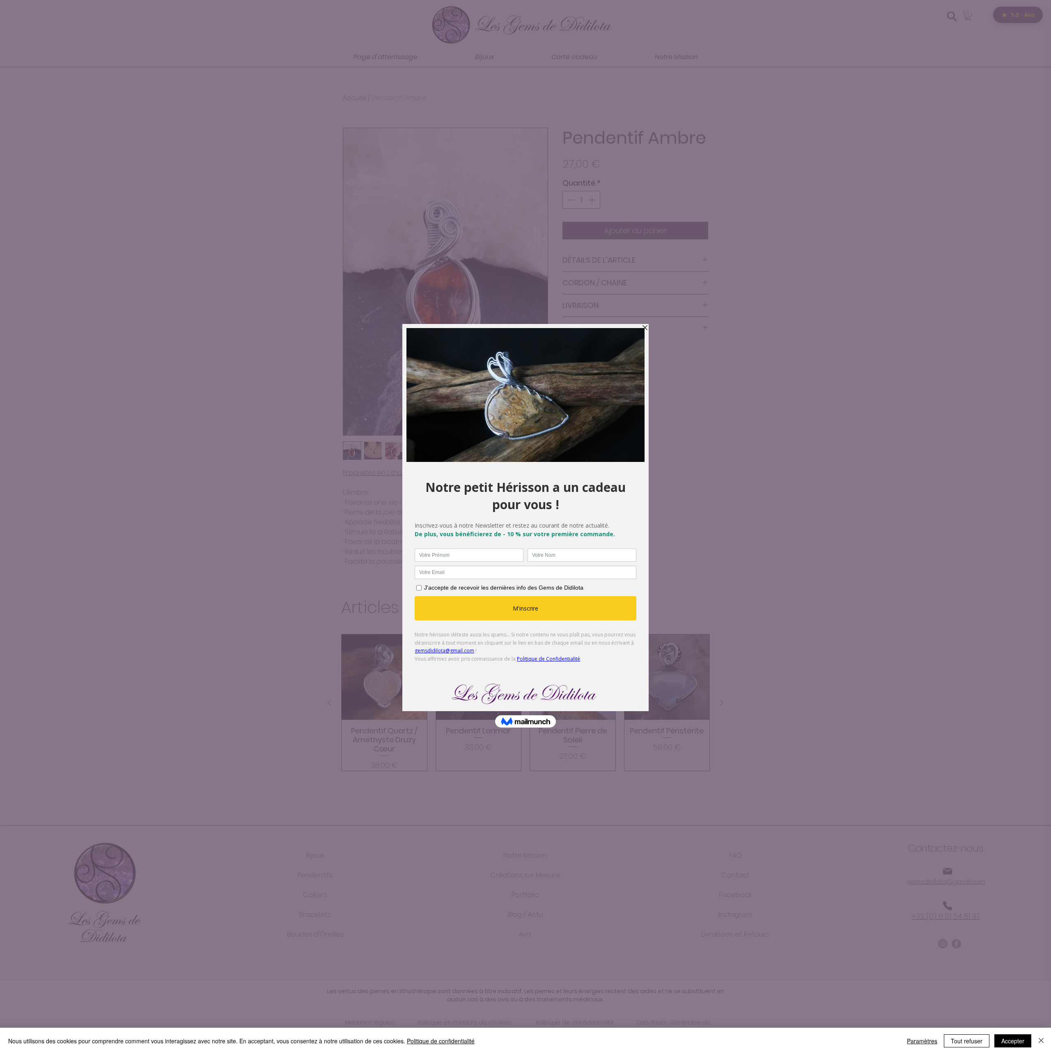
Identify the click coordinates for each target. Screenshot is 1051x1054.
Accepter (1012, 1041)
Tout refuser (966, 1041)
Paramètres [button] (922, 1041)
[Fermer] (1041, 1040)
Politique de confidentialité (441, 1041)
